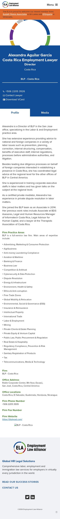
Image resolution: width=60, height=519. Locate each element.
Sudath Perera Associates (15, 14)
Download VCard (15, 99)
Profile (15, 112)
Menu (51, 5)
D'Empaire (47, 14)
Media (45, 112)
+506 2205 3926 (15, 91)
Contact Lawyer (14, 95)
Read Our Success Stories (20, 481)
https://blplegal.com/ (12, 419)
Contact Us (10, 487)
